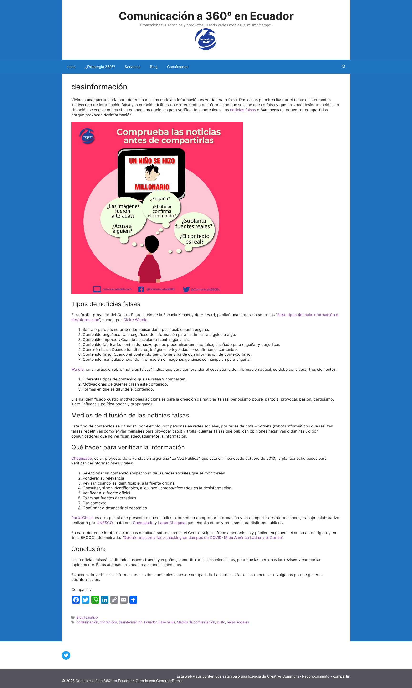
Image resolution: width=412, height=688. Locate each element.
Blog (154, 66)
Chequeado (81, 458)
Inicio (71, 66)
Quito (221, 622)
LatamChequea (171, 522)
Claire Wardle (135, 319)
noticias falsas (243, 109)
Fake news (167, 622)
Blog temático (87, 617)
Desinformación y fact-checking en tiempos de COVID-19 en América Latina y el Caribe (203, 537)
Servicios (132, 66)
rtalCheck (85, 517)
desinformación (130, 622)
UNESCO (105, 522)
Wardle (77, 369)
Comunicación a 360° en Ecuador (206, 15)
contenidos (108, 622)
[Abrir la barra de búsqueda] (343, 67)
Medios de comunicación (196, 622)
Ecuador (150, 622)
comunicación (87, 622)
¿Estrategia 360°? (100, 66)
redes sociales (238, 622)
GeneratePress (169, 680)
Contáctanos (177, 66)
